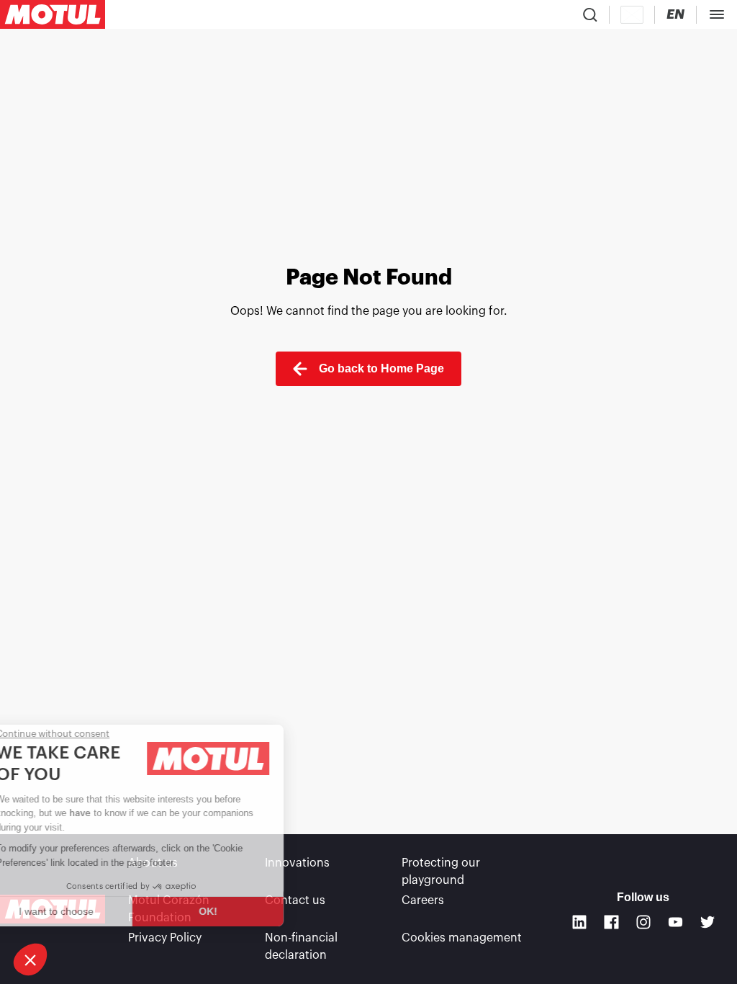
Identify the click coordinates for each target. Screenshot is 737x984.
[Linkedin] (579, 922)
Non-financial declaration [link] (301, 946)
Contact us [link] (295, 900)
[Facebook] (611, 922)
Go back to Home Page (381, 368)
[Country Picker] (632, 14)
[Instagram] (643, 922)
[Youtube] (675, 922)
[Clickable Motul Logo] (52, 14)
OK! (241, 911)
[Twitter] (707, 922)
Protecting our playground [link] (441, 871)
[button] (30, 959)
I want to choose (90, 911)
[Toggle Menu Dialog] (716, 14)
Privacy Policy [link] (165, 938)
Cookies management (462, 938)
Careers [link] (423, 900)
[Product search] (590, 14)
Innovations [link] (297, 863)
